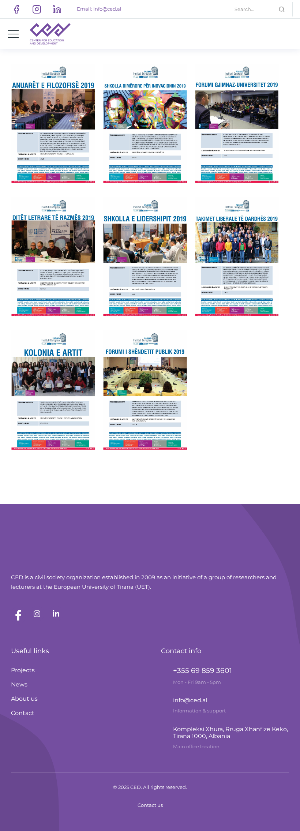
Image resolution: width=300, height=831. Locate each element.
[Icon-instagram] (36, 9)
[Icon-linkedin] (57, 9)
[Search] (281, 9)
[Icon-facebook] (16, 9)
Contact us (150, 805)
